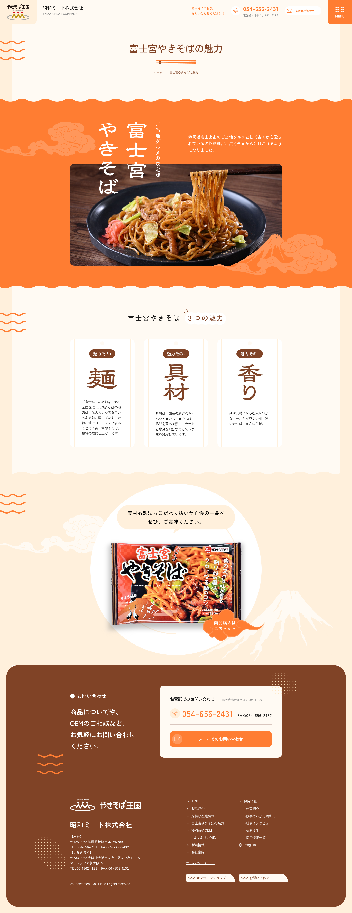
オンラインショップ (211, 878)
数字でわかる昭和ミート (264, 816)
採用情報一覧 (256, 837)
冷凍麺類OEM (201, 830)
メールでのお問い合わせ (220, 739)
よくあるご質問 (205, 837)
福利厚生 (252, 830)
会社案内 (198, 852)
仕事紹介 (252, 808)
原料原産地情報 (202, 816)
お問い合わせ (305, 11)
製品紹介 (198, 808)
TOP (194, 801)
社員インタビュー (259, 823)
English (250, 845)
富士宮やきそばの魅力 (207, 823)
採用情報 (250, 801)
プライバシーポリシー (200, 863)
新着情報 (198, 845)
